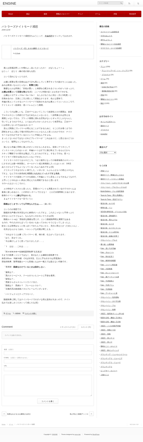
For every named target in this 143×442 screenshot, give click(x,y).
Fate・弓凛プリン (107, 285)
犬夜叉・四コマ (106, 342)
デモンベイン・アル (108, 306)
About (10, 14)
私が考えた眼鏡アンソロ (79, 414)
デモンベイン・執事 (108, 310)
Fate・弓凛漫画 (106, 289)
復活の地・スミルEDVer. (110, 232)
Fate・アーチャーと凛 (109, 293)
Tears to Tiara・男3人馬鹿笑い (112, 195)
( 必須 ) (8, 349)
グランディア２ (106, 367)
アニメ (80, 14)
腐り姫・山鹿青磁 (107, 244)
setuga (17, 313)
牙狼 (115, 14)
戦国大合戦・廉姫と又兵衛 (111, 322)
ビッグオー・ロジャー (109, 371)
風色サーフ (105, 126)
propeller (104, 134)
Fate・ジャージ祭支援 (109, 265)
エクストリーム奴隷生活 (110, 32)
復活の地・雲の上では (109, 220)
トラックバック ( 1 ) (67, 327)
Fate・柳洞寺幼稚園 (108, 261)
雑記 (28, 14)
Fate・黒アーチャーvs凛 (110, 277)
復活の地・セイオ (107, 224)
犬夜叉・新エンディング (110, 350)
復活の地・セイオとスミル (111, 228)
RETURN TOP (134, 424)
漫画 (45, 14)
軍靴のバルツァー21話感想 (111, 44)
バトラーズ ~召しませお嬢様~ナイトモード (31, 48)
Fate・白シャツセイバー (110, 273)
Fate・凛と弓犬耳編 (108, 248)
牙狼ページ (105, 171)
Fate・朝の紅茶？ (107, 257)
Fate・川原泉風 (106, 269)
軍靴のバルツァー (63, 14)
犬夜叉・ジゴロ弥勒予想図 (111, 326)
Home (3, 424)
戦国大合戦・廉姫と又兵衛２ (111, 318)
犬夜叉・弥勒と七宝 (108, 330)
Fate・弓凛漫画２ (107, 281)
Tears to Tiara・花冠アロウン (112, 199)
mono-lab (78, 434)
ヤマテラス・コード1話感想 (111, 48)
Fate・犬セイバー (107, 252)
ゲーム (97, 14)
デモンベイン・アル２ (109, 240)
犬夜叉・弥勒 (106, 334)
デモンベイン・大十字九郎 (111, 301)
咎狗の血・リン (106, 208)
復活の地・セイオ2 (108, 203)
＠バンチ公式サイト (108, 122)
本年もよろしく (106, 40)
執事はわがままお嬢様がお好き (19, 414)
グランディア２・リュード (111, 363)
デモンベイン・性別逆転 (110, 297)
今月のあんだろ (106, 36)
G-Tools (17, 53)
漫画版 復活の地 (108, 91)
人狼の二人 (105, 375)
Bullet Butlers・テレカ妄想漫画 (112, 191)
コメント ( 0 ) (86, 327)
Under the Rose (108, 87)
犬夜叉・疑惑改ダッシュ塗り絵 (112, 314)
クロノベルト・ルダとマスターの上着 (115, 183)
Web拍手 (132, 14)
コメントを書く (31, 313)
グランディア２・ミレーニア (111, 358)
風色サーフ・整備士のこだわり (112, 175)
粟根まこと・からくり (109, 346)
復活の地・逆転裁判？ (109, 216)
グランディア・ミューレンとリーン (114, 354)
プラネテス (106, 75)
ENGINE (9, 3)
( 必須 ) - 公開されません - (16, 357)
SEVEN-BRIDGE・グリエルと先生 (114, 212)
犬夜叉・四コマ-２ (108, 338)
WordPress (95, 434)
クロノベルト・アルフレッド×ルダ (114, 187)
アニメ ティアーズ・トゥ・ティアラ (115, 71)
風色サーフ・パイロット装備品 (112, 179)
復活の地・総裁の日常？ (110, 236)
